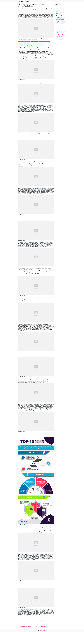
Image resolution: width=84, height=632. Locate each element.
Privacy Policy (64, 1)
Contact (60, 1)
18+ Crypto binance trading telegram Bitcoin (60, 29)
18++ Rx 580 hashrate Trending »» (41, 626)
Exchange (57, 7)
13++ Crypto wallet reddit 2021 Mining (60, 22)
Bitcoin (57, 6)
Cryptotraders (40, 41)
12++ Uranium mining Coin (60, 19)
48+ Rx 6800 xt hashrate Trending (59, 25)
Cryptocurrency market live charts (23, 41)
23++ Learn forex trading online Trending (60, 32)
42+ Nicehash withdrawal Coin (60, 36)
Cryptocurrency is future (33, 41)
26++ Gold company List (59, 34)
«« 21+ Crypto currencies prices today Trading (25, 626)
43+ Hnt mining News (59, 17)
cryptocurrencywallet (24, 1)
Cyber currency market (46, 41)
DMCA (57, 1)
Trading (57, 13)
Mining (57, 9)
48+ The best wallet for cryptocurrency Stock (59, 39)
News (56, 11)
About (54, 1)
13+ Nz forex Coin (58, 26)
